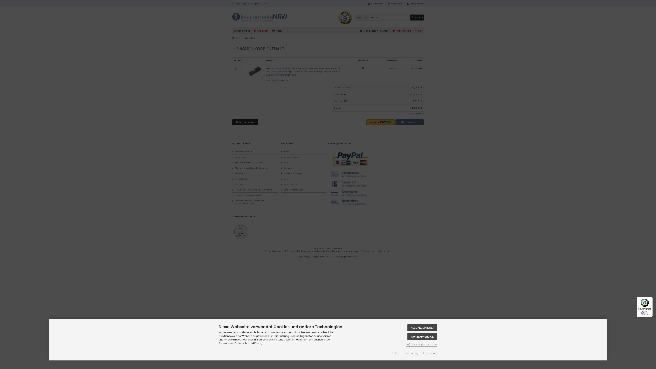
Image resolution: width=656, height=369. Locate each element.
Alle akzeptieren (422, 327)
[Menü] (650, 299)
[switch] (644, 313)
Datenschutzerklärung (405, 353)
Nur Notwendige (422, 336)
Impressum (430, 353)
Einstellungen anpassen (423, 344)
